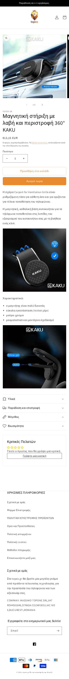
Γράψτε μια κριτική (34, 456)
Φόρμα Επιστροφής (19, 510)
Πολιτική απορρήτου (19, 534)
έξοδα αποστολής (40, 143)
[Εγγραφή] (58, 631)
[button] (34, 399)
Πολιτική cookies (17, 542)
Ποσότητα (8, 151)
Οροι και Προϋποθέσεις (21, 526)
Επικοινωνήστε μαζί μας (21, 558)
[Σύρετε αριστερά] (27, 105)
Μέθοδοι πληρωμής (19, 550)
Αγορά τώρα (34, 181)
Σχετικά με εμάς (16, 502)
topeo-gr (25, 672)
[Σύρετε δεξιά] (42, 105)
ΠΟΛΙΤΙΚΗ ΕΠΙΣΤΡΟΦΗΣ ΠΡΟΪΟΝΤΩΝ (30, 518)
